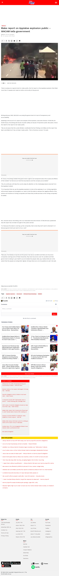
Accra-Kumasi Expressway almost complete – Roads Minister (20, 444)
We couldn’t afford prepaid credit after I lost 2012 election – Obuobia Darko (23, 476)
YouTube (47, 522)
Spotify (37, 567)
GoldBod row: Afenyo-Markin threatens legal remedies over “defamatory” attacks (25, 447)
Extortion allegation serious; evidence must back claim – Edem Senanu (14, 396)
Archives (25, 555)
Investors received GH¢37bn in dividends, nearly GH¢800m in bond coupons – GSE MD (13, 417)
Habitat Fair (26, 547)
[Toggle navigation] (56, 3)
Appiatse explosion (10, 293)
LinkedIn (47, 534)
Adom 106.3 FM (20, 525)
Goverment (19, 293)
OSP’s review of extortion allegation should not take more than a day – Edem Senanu (15, 406)
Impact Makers (27, 549)
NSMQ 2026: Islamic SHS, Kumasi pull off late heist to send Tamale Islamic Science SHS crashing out (15, 412)
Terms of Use (4, 533)
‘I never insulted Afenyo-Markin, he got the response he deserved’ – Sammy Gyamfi (26, 479)
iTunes (46, 563)
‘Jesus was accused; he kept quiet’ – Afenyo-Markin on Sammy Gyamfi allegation (25, 453)
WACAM (40, 293)
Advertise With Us (6, 527)
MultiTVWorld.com (36, 531)
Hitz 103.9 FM (19, 528)
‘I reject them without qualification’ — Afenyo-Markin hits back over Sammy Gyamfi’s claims (28, 463)
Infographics (48, 537)
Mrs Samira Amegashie (7, 432)
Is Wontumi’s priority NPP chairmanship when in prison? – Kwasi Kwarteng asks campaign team (13, 401)
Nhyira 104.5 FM (20, 537)
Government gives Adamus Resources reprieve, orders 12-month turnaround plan (25, 456)
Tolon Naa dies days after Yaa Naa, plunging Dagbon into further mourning (23, 460)
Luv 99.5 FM (19, 534)
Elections (25, 558)
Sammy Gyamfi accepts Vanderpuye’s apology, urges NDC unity (20, 482)
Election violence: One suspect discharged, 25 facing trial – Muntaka (15, 391)
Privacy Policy (5, 535)
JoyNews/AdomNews (4, 253)
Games (25, 544)
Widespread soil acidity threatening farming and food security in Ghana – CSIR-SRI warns (14, 385)
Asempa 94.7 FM (20, 531)
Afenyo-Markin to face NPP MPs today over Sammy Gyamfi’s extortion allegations (25, 440)
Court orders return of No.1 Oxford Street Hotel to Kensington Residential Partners (25, 450)
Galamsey (26, 552)
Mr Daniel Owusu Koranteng (30, 293)
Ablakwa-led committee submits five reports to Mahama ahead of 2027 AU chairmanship (27, 469)
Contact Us (4, 530)
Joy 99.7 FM (19, 522)
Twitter (47, 528)
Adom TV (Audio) (35, 534)
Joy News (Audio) (35, 537)
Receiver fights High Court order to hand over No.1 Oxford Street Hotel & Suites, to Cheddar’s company (28, 486)
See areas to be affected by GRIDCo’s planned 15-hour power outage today (23, 466)
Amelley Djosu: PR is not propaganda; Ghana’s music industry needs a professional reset (15, 428)
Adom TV (33, 525)
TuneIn (36, 563)
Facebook (48, 525)
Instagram (48, 531)
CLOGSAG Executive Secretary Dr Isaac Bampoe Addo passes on (20, 473)
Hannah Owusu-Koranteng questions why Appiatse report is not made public (21, 253)
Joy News (33, 522)
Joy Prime (33, 528)
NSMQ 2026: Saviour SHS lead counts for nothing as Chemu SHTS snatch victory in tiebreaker (15, 422)
